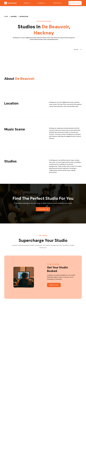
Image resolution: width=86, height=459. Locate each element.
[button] (27, 3)
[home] (12, 3)
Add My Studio (75, 3)
